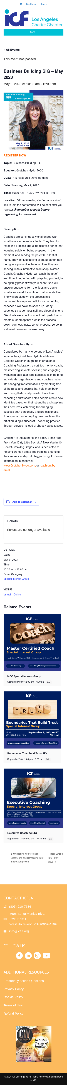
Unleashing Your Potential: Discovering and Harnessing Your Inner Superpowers (27, 857)
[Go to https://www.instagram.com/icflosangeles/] (37, 956)
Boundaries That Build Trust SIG (27, 753)
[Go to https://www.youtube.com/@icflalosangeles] (46, 956)
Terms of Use (13, 1005)
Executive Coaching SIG (22, 833)
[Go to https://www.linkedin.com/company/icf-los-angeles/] (28, 956)
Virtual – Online (12, 594)
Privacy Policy (14, 989)
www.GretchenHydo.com (19, 465)
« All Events (12, 50)
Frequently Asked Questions (24, 981)
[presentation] (32, 642)
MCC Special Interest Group (24, 676)
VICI (35, 1080)
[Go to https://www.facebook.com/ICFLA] (19, 956)
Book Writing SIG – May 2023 (55, 857)
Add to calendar (22, 501)
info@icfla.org (19, 931)
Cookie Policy (13, 997)
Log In (44, 4)
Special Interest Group (16, 578)
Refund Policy (13, 1013)
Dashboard (31, 4)
